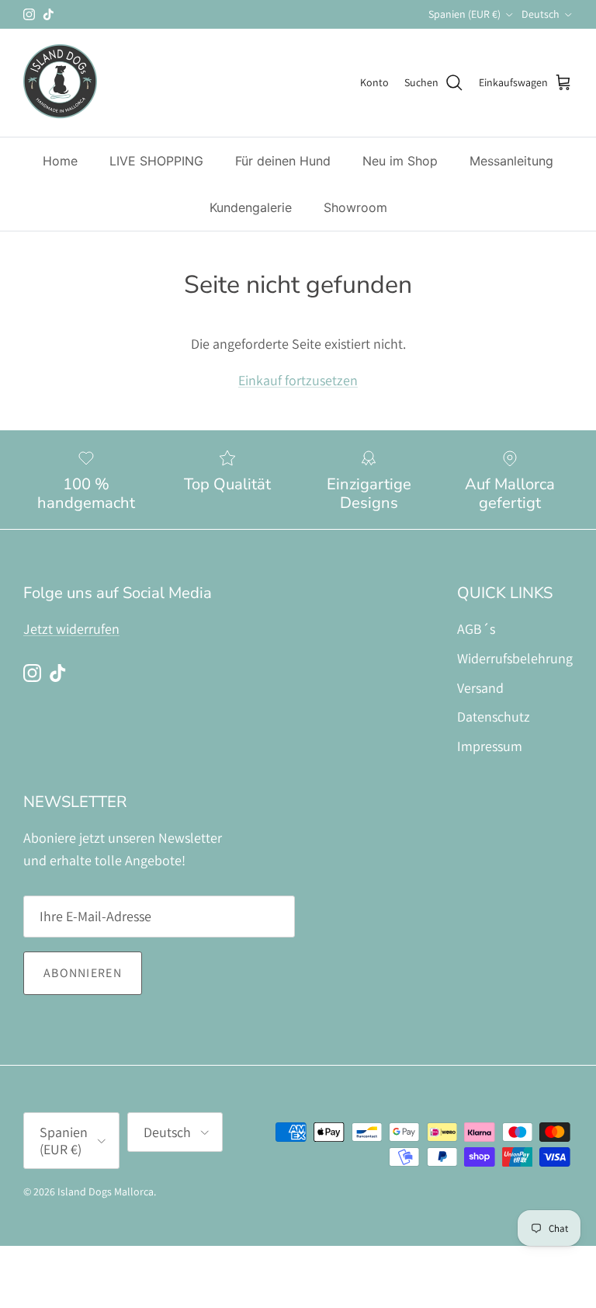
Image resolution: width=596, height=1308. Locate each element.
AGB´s (476, 629)
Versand (480, 688)
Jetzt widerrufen (71, 629)
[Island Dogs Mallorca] (60, 82)
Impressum (489, 746)
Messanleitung (511, 161)
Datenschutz (493, 716)
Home (60, 161)
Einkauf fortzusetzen (298, 380)
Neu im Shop (400, 161)
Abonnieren (82, 973)
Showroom (355, 207)
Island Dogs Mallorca (105, 1191)
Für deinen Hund (283, 161)
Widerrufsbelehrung (515, 658)
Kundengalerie (251, 207)
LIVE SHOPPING (156, 161)
